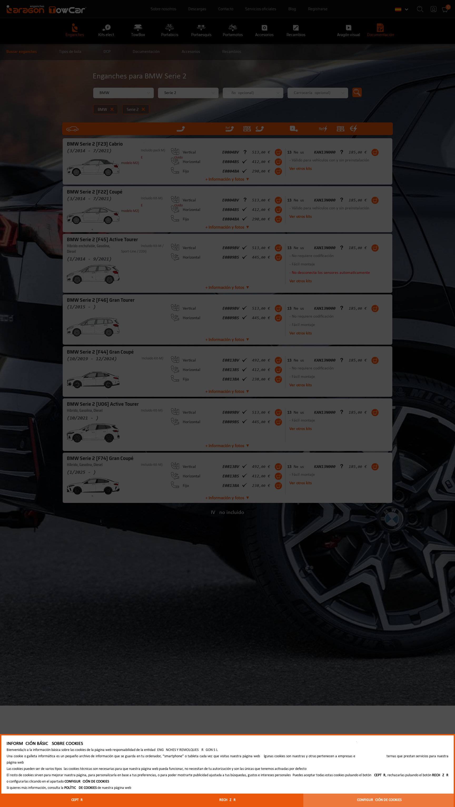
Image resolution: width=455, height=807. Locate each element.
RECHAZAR (227, 800)
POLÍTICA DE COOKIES (80, 788)
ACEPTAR (76, 800)
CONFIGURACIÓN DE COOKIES (379, 800)
